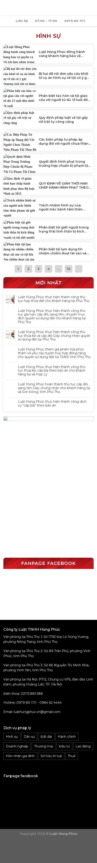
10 (68, 269)
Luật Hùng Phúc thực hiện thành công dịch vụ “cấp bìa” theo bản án (52, 403)
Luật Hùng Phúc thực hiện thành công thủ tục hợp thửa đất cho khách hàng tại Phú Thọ (53, 299)
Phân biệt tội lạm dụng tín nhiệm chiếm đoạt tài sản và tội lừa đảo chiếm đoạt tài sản (64, 251)
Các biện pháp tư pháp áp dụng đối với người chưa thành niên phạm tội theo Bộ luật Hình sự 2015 (65, 141)
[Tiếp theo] (79, 269)
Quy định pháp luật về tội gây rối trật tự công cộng (63, 120)
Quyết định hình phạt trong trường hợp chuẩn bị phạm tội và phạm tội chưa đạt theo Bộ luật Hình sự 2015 (64, 164)
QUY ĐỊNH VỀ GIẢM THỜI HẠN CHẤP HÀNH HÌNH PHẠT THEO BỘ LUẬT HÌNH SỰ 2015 (63, 185)
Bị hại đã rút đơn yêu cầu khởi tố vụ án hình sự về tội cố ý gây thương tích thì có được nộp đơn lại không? (64, 76)
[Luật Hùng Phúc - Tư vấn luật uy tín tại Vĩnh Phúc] (51, 8)
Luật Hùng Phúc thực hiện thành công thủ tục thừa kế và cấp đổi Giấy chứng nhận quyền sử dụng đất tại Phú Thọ (54, 335)
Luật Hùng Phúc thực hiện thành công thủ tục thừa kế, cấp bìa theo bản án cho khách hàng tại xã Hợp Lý (51, 370)
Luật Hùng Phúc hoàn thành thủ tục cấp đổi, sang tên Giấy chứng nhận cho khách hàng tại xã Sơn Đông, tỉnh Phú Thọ (54, 388)
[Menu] (6, 7)
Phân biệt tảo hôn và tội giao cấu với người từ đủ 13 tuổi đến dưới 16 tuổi (64, 98)
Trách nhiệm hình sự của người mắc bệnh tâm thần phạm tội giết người (61, 207)
